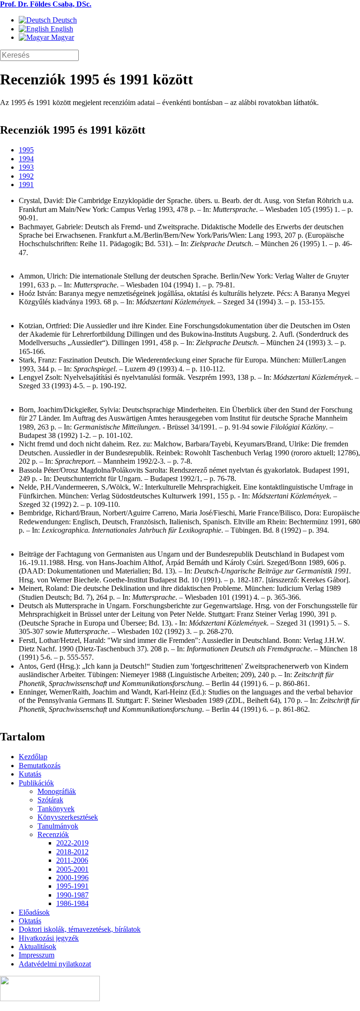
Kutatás (30, 774)
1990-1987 (72, 895)
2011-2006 (72, 860)
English (61, 29)
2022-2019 (72, 843)
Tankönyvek (56, 809)
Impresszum (36, 955)
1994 (26, 159)
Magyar (61, 37)
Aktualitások (37, 947)
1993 (26, 167)
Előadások (34, 912)
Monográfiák (57, 791)
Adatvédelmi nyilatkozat (55, 964)
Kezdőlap (33, 757)
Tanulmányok (58, 826)
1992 (26, 176)
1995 (26, 150)
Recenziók (53, 834)
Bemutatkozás (39, 766)
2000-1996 (72, 878)
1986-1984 (72, 903)
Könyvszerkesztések (68, 817)
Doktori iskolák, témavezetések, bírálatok (80, 929)
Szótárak (50, 800)
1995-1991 (72, 886)
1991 (26, 185)
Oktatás (30, 921)
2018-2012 (72, 852)
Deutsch (64, 20)
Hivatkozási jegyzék (49, 938)
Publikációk (36, 783)
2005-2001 (72, 869)
